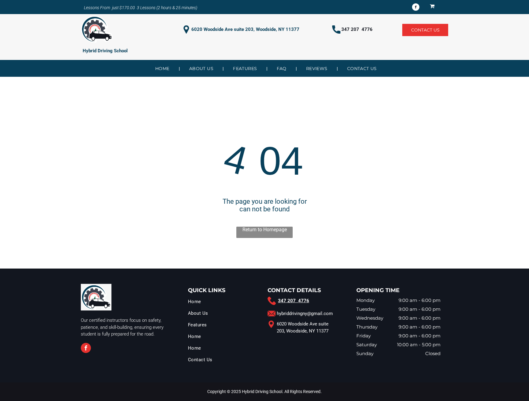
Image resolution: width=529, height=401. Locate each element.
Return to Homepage (264, 229)
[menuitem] (163, 68)
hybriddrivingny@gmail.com (305, 313)
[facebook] (415, 7)
